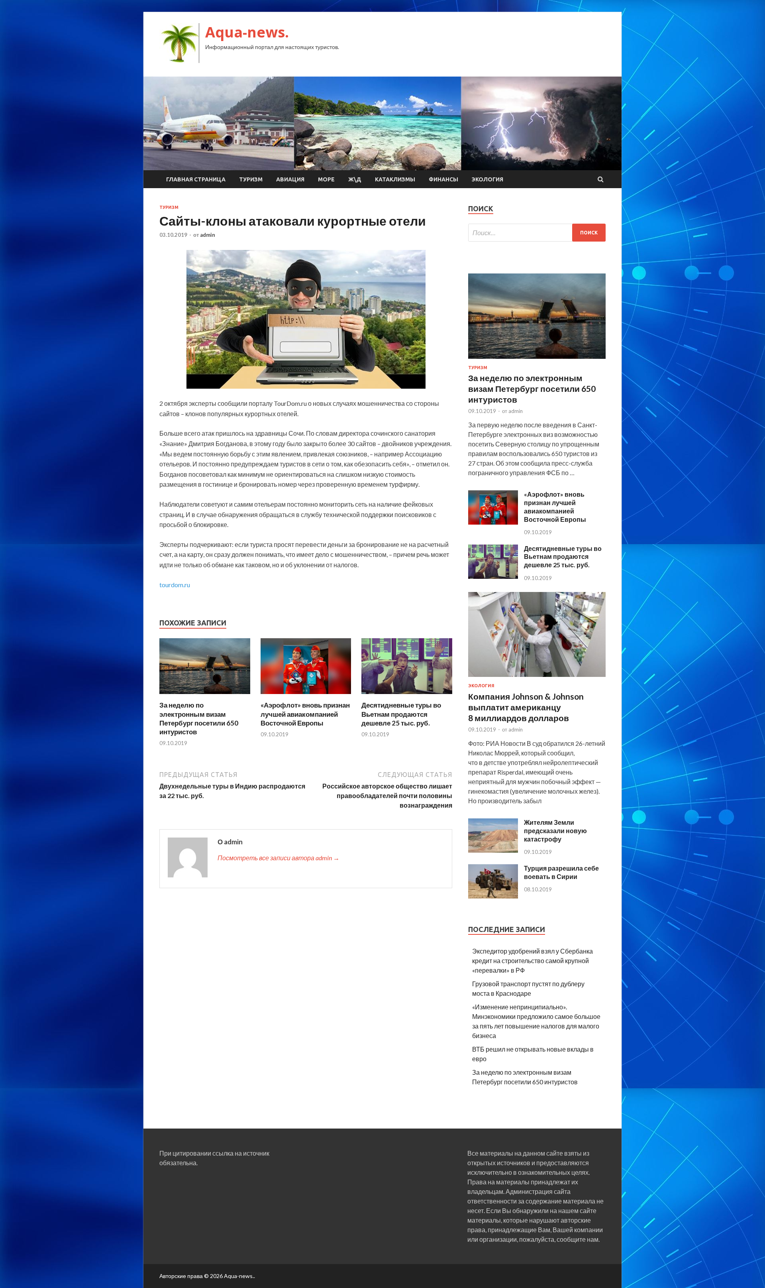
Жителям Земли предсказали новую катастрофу (555, 830)
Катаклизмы (395, 179)
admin (207, 235)
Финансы (443, 179)
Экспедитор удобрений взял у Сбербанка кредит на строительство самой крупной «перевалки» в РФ (532, 960)
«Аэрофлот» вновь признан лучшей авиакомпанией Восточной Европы (305, 714)
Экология (487, 179)
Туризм (251, 179)
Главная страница (196, 179)
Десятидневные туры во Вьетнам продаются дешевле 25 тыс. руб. (401, 714)
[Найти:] (537, 233)
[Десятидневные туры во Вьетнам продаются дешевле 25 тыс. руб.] (406, 696)
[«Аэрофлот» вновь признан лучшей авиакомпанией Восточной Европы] (306, 696)
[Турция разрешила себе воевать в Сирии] (493, 896)
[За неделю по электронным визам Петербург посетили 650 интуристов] (204, 696)
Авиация (290, 179)
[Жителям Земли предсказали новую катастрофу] (493, 850)
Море (326, 179)
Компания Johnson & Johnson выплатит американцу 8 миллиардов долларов (526, 707)
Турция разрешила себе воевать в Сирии (561, 872)
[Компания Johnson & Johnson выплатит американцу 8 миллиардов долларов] (537, 678)
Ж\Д (354, 179)
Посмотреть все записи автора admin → (278, 857)
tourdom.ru (174, 584)
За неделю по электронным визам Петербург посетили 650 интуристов (198, 718)
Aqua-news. (247, 32)
